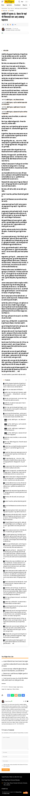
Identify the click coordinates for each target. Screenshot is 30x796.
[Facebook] (25, 701)
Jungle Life (4, 689)
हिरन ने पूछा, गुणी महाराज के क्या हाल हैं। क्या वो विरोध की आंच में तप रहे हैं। (15, 598)
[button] (3, 1)
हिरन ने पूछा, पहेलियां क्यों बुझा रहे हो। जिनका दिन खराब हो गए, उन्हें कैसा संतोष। (15, 442)
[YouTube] (27, 701)
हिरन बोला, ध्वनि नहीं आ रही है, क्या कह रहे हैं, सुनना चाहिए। (13, 497)
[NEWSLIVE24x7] (9, 1)
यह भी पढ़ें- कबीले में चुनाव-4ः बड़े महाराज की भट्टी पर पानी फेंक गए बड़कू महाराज (15, 433)
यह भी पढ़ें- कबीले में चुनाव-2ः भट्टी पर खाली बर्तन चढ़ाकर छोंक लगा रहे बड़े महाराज (15, 425)
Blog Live (5, 10)
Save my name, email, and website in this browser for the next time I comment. (16, 765)
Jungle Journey (20, 687)
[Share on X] (8, 24)
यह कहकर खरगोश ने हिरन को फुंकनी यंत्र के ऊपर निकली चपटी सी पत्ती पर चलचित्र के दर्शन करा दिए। (15, 467)
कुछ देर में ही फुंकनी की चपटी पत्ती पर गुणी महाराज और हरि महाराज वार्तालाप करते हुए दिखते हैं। (15, 607)
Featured (12, 10)
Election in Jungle (12, 687)
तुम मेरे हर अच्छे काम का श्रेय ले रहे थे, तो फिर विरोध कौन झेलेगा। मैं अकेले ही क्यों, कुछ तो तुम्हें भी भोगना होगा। (14, 531)
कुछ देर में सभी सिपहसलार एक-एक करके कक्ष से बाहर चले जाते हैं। (14, 506)
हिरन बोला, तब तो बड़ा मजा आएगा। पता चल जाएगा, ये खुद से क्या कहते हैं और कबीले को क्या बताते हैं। (14, 399)
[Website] (24, 701)
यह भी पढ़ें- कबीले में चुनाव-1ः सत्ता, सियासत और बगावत (14, 420)
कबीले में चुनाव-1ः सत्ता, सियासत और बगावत (15, 99)
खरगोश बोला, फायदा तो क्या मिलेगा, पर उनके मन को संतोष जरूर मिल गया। (14, 438)
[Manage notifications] (26, 792)
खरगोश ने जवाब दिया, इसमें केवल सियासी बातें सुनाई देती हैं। (14, 502)
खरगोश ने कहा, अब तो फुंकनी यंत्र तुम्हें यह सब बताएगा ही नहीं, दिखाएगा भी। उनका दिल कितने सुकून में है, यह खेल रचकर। (14, 448)
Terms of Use (6, 793)
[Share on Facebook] (5, 24)
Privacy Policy (19, 792)
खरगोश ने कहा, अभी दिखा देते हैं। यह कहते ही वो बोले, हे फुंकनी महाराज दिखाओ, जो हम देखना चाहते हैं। (14, 602)
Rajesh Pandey (8, 28)
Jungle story (9, 689)
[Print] (13, 24)
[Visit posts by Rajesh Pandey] (3, 29)
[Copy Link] (19, 695)
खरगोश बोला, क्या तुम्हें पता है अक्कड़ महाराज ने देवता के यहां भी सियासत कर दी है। (14, 403)
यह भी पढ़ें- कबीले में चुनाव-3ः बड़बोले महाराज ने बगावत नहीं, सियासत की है (14, 429)
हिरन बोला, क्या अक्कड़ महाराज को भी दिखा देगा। (14, 389)
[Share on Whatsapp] (12, 695)
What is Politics (15, 689)
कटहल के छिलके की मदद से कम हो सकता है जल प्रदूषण (15, 661)
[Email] (10, 24)
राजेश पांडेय (5, 50)
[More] (15, 24)
